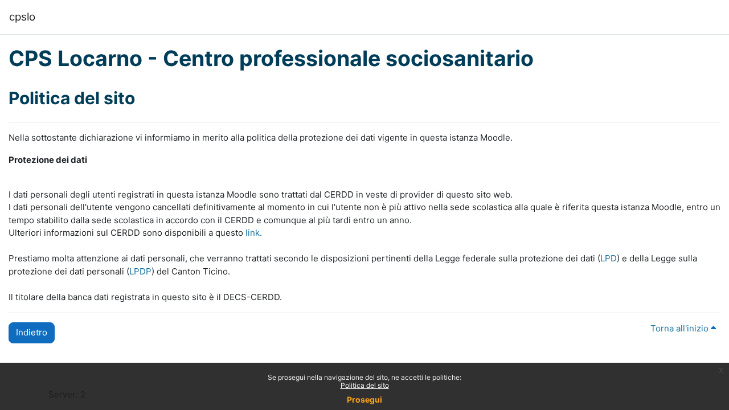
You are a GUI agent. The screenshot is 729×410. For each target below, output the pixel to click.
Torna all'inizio (680, 328)
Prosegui (364, 399)
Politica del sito (365, 385)
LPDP (140, 271)
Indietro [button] (31, 332)
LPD (608, 258)
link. (253, 232)
